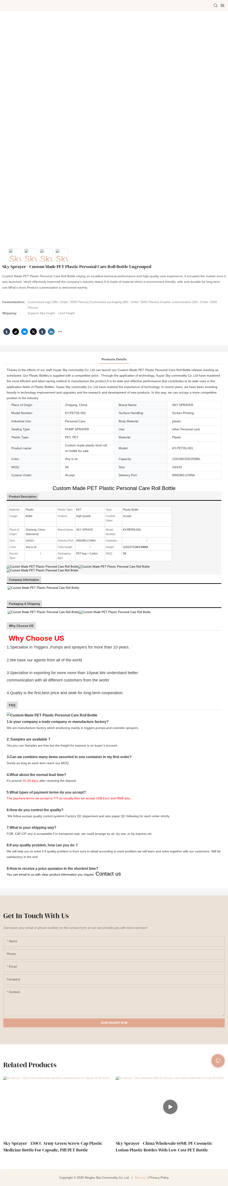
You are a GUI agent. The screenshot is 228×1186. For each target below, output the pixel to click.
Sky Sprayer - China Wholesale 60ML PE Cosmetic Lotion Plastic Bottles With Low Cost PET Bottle (164, 1146)
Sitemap (139, 1177)
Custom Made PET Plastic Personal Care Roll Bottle (114, 488)
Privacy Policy (159, 1177)
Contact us (108, 874)
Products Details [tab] (114, 359)
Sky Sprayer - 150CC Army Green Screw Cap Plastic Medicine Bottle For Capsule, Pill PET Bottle (52, 1146)
